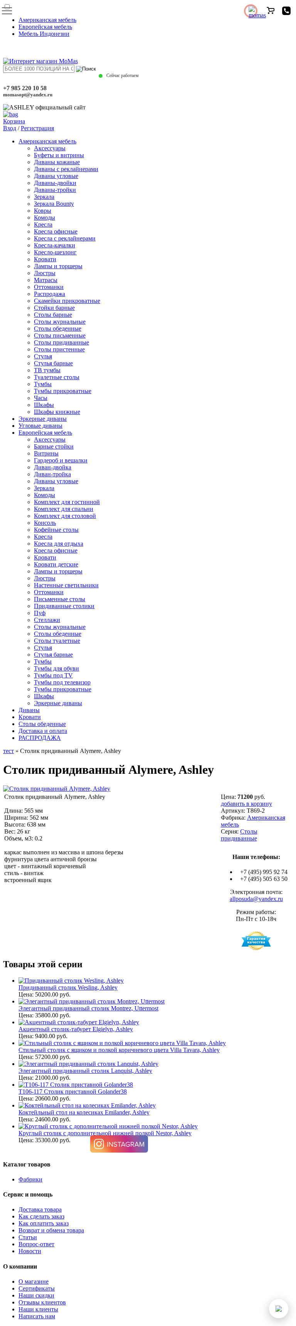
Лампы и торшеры (58, 266)
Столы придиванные (61, 342)
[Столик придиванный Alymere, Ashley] (56, 788)
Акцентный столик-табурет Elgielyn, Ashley (75, 1029)
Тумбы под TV (53, 675)
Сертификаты (36, 1288)
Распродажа (49, 294)
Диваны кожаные (57, 162)
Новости (29, 1251)
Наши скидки (36, 1295)
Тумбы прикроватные (62, 391)
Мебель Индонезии (43, 33)
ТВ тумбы (47, 370)
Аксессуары (50, 148)
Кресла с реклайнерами (65, 238)
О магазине (33, 1281)
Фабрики (30, 1179)
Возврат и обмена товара (51, 1230)
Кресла (43, 224)
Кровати (45, 259)
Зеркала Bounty (54, 203)
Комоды (44, 217)
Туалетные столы (56, 377)
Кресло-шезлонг (55, 252)
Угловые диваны (40, 425)
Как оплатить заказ (43, 1223)
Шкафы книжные (57, 411)
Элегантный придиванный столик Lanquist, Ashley (85, 1070)
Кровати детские (56, 564)
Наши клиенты (38, 1309)
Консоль (45, 522)
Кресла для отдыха (58, 543)
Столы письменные (60, 335)
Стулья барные (53, 363)
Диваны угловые (56, 176)
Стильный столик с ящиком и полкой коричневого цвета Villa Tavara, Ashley (119, 1050)
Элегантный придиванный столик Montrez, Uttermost (88, 1008)
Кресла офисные (55, 231)
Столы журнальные (60, 321)
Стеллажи (47, 620)
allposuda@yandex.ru (256, 899)
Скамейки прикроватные (67, 300)
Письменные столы (59, 599)
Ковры (42, 210)
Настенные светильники (66, 585)
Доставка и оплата (42, 731)
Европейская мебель (45, 27)
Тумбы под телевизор (62, 682)
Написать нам (36, 1316)
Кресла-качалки (54, 245)
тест (8, 751)
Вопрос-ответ (36, 1244)
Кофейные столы (56, 529)
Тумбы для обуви (56, 668)
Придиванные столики (64, 606)
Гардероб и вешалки (60, 460)
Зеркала (44, 196)
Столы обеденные (57, 328)
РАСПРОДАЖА (39, 737)
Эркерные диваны (42, 418)
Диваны (29, 710)
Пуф (39, 613)
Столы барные (53, 314)
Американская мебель (47, 20)
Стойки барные (54, 307)
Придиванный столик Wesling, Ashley (68, 987)
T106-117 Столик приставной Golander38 (72, 1091)
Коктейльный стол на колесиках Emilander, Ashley (84, 1112)
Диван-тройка (52, 474)
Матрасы (45, 280)
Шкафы (44, 405)
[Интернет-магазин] (40, 61)
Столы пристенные (59, 349)
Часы (40, 398)
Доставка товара (40, 1209)
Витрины (46, 453)
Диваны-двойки (55, 183)
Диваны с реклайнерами (66, 169)
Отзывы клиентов (42, 1302)
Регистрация (37, 128)
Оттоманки (49, 287)
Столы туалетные (57, 640)
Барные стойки (54, 446)
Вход (9, 128)
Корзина (14, 121)
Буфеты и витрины (59, 155)
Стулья (43, 356)
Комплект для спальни (63, 509)
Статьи (27, 1237)
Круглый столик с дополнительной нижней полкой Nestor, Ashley (105, 1133)
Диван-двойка (52, 467)
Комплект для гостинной (67, 502)
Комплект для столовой (65, 516)
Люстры (45, 273)
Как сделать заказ (41, 1216)
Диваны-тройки (55, 190)
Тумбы (43, 384)
